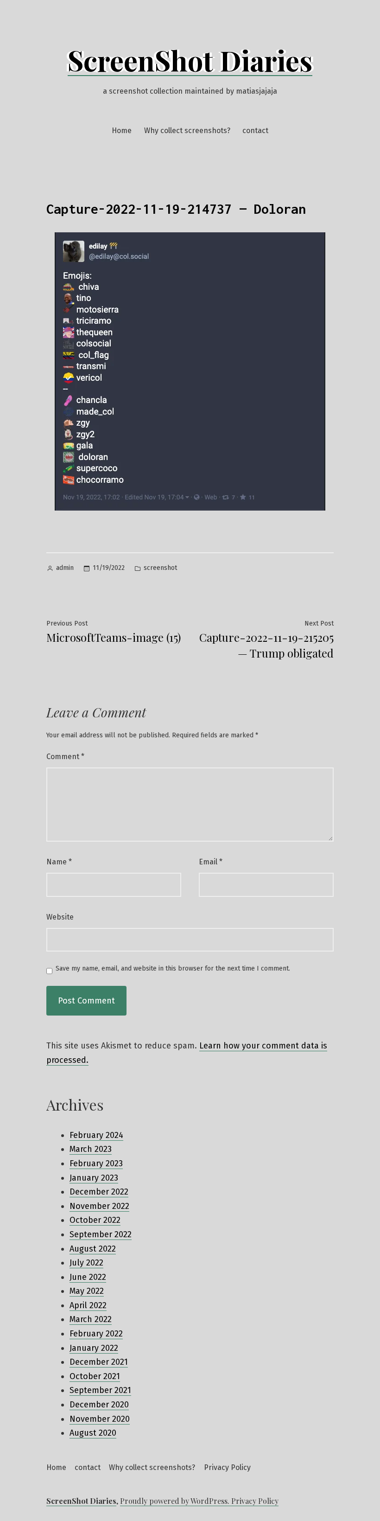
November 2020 (100, 1419)
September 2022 (101, 1234)
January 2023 (94, 1178)
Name (59, 861)
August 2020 (93, 1433)
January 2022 (94, 1348)
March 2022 (91, 1319)
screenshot (160, 568)
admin (65, 568)
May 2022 (87, 1291)
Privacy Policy (227, 1467)
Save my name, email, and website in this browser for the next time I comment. (173, 968)
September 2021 (100, 1390)
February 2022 (96, 1334)
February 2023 (96, 1163)
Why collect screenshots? (187, 130)
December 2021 (99, 1362)
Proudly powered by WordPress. (175, 1501)
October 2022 (95, 1220)
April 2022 (88, 1305)
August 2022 (93, 1249)
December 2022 (99, 1192)
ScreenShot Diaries (190, 59)
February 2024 (96, 1135)
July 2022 (86, 1263)
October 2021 (95, 1376)
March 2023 (91, 1149)
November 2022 (99, 1206)
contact (255, 130)
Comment (65, 756)
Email (210, 861)
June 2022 (88, 1277)
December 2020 (99, 1405)
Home (122, 130)
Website (60, 917)
